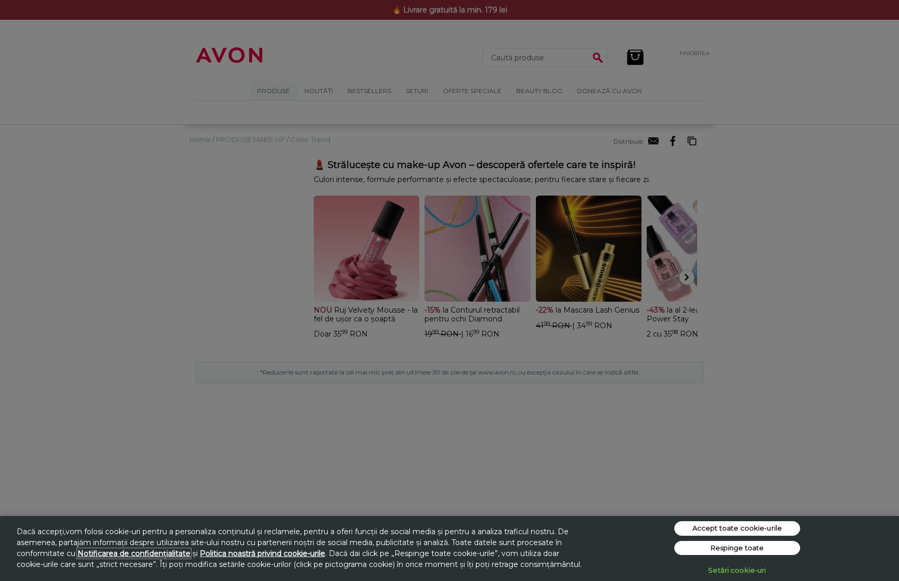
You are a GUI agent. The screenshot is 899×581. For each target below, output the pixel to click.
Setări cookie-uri (737, 570)
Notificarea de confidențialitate (134, 553)
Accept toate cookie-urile (737, 528)
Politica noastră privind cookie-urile (262, 553)
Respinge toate (737, 548)
